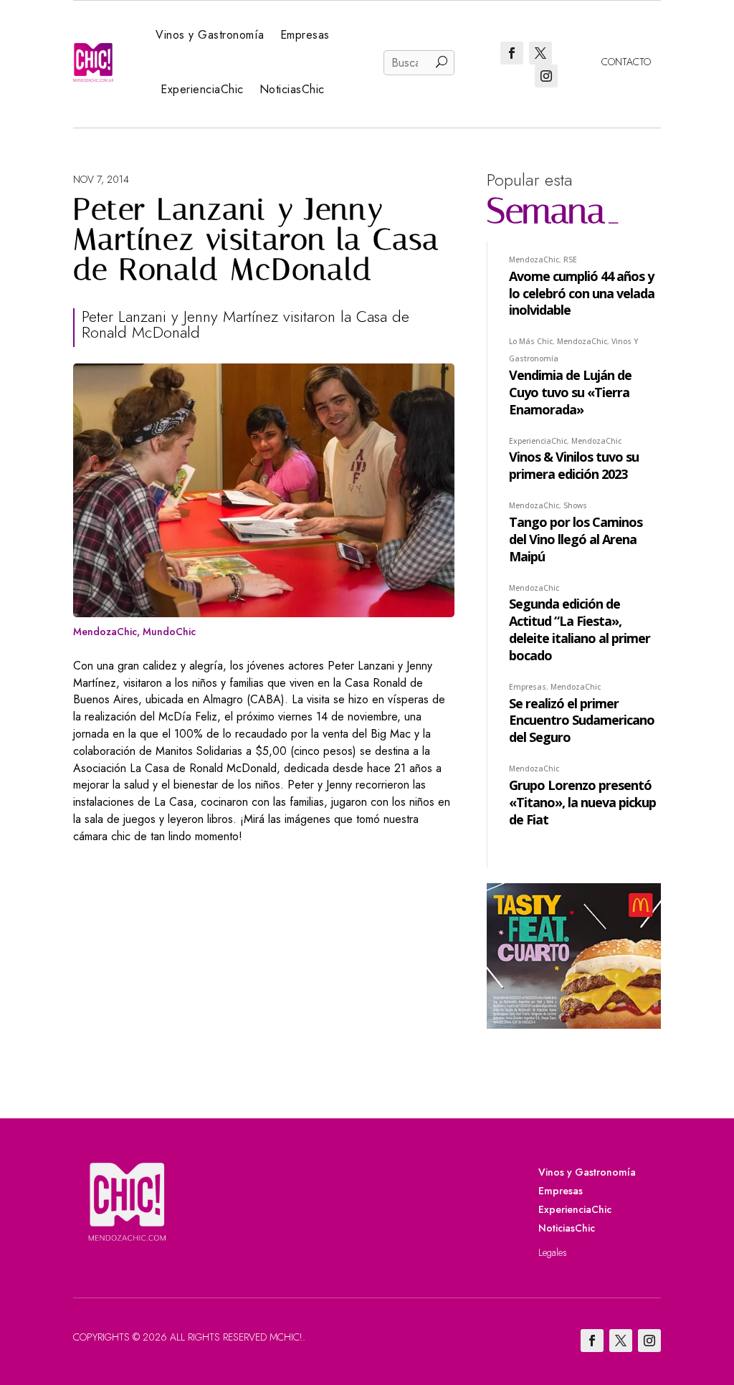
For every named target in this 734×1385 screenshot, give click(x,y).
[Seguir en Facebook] (511, 53)
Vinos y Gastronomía (210, 35)
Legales (552, 1252)
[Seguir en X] (540, 53)
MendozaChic (105, 631)
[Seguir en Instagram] (546, 76)
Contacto (626, 61)
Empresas (305, 35)
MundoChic (169, 631)
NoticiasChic (292, 89)
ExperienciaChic (202, 89)
